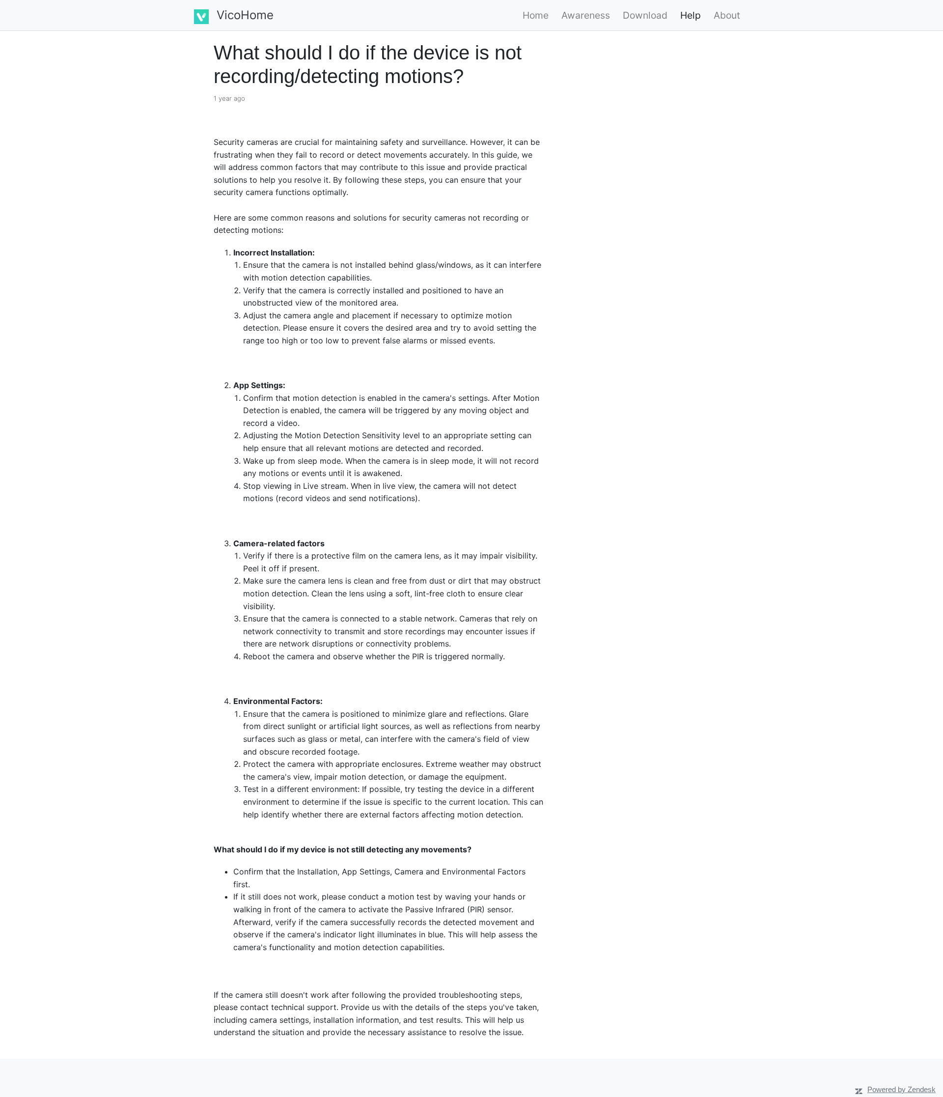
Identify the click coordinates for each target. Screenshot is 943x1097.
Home (536, 15)
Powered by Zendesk (901, 1089)
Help (690, 15)
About (727, 15)
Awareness (585, 15)
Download (645, 15)
